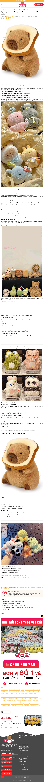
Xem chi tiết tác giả (11, 595)
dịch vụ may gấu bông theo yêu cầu (14, 689)
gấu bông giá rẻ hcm (10, 691)
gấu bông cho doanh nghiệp (36, 689)
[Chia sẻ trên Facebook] (3, 18)
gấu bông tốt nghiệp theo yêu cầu (6, 696)
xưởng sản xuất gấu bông (34, 703)
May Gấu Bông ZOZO (10, 16)
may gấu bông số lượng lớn (23, 698)
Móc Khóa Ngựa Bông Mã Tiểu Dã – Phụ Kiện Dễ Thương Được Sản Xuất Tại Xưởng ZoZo (18, 607)
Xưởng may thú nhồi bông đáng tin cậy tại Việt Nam (11, 603)
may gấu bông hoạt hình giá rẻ (13, 698)
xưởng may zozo (26, 703)
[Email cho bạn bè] (7, 18)
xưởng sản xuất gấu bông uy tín (32, 705)
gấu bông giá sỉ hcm (23, 691)
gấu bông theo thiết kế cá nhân (28, 587)
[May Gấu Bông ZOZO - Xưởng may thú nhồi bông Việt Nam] (23, 4)
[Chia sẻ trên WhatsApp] (1, 18)
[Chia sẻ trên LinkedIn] (10, 18)
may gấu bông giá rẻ (4, 698)
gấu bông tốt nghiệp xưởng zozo (18, 696)
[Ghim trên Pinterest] (8, 18)
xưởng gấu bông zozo (27, 700)
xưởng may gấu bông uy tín (5, 703)
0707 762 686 (7, 769)
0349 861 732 (7, 766)
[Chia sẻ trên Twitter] (5, 18)
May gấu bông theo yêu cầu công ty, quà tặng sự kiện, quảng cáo (13, 605)
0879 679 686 (7, 762)
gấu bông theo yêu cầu (32, 693)
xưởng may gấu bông (35, 700)
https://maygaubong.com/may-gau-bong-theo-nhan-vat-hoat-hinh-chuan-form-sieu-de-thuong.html (17, 583)
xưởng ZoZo (26, 225)
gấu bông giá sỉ (16, 691)
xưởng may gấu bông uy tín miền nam (17, 703)
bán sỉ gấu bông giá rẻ (4, 689)
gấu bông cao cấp (28, 689)
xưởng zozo (7, 588)
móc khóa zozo (3, 700)
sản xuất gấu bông (10, 700)
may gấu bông (36, 696)
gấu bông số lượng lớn (24, 693)
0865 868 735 (7, 758)
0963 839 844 (7, 773)
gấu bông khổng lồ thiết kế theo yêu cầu (13, 693)
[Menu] (2, 4)
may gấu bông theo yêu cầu (33, 698)
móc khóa (39, 698)
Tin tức (6, 9)
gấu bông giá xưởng (30, 691)
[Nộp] (42, 616)
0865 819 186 (7, 754)
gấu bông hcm (37, 691)
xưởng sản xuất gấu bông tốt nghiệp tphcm (19, 705)
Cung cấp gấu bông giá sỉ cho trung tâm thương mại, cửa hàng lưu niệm (14, 609)
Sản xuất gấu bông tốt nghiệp (18, 700)
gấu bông (21, 587)
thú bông (34, 587)
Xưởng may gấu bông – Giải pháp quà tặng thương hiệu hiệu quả (13, 601)
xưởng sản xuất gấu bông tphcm (6, 705)
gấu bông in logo (3, 693)
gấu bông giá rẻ (3, 691)
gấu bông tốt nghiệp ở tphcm (28, 696)
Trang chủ (2, 9)
